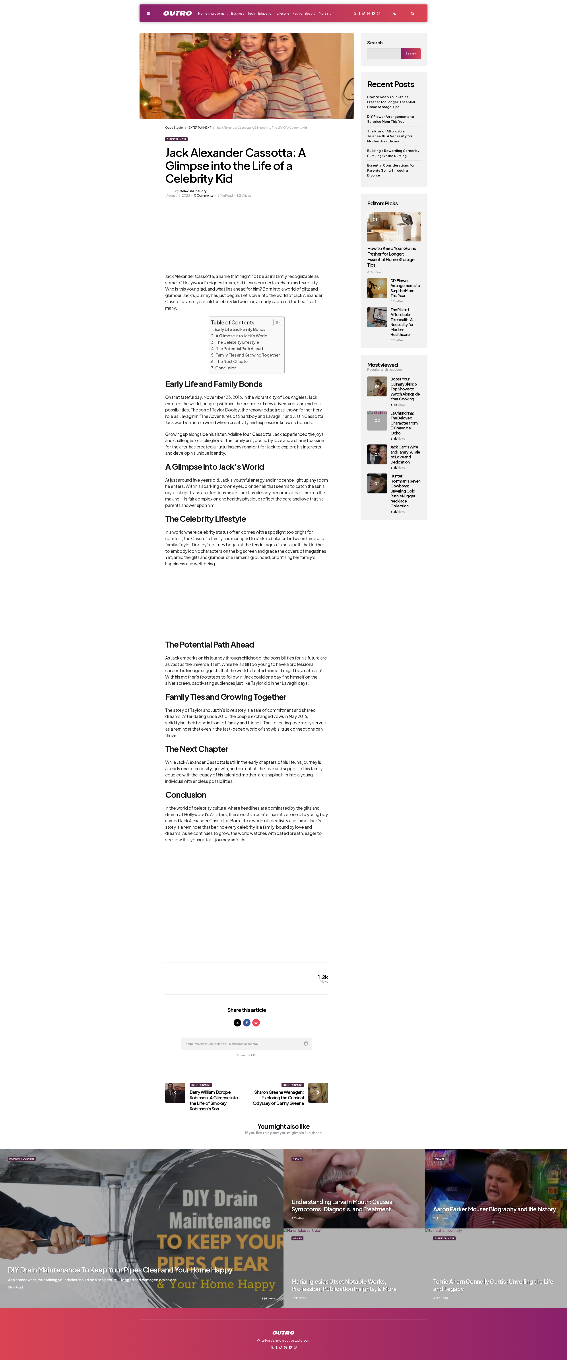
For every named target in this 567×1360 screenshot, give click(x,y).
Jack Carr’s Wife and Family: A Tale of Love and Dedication (405, 454)
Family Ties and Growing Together (248, 354)
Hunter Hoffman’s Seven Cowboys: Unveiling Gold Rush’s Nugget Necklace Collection (405, 490)
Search (375, 42)
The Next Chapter (232, 361)
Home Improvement (21, 1158)
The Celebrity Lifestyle (237, 342)
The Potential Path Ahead (239, 348)
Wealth (439, 1158)
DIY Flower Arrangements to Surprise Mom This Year (390, 119)
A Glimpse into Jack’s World (241, 335)
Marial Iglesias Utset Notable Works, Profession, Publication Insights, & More (344, 1285)
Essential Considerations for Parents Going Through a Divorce (391, 170)
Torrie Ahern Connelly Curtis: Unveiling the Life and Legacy (493, 1285)
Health (297, 1158)
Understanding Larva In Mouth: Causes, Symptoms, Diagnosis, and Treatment (342, 1205)
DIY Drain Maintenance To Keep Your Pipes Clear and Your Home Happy (120, 1269)
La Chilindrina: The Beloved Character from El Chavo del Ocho (404, 422)
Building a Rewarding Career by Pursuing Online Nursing (393, 153)
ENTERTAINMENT (176, 139)
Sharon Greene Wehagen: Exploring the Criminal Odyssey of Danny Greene (278, 1097)
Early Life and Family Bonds (240, 329)
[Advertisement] (221, 240)
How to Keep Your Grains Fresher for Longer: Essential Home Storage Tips (391, 102)
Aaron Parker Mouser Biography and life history (494, 1209)
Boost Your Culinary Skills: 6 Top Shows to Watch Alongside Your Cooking (405, 388)
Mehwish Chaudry (193, 191)
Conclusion (226, 367)
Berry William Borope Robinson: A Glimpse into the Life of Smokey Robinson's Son (214, 1100)
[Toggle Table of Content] (275, 322)
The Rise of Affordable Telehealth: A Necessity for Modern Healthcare (389, 136)
